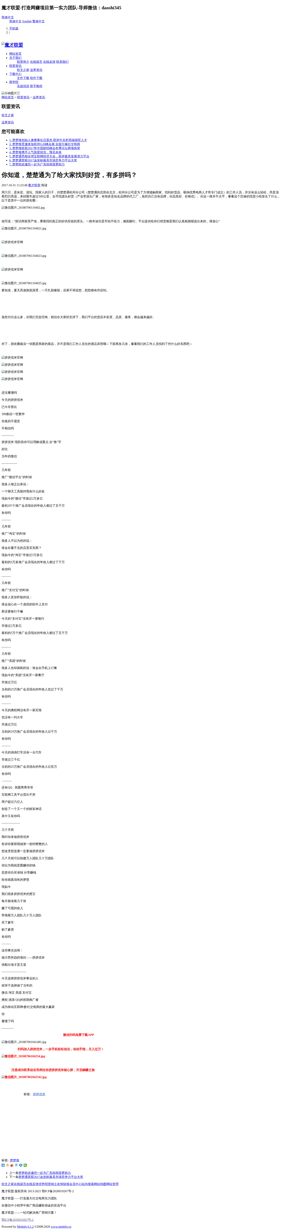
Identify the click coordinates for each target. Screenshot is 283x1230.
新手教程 (36, 86)
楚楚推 (14, 1160)
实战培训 (23, 86)
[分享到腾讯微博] (16, 1095)
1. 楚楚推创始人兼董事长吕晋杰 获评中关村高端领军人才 (48, 140)
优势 (42, 1184)
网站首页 (15, 53)
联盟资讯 (15, 65)
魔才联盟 (34, 185)
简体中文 (8, 17)
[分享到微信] (25, 1165)
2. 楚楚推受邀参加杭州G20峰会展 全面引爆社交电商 (44, 144)
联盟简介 (23, 61)
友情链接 (63, 1184)
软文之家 (23, 70)
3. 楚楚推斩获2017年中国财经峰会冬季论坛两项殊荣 (44, 148)
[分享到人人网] (21, 1095)
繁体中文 (38, 21)
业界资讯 (36, 70)
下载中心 (15, 74)
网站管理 (112, 1184)
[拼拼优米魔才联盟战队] (3, 1095)
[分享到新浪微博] (12, 1095)
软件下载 (36, 78)
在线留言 (36, 61)
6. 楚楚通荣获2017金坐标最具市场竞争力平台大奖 (43, 160)
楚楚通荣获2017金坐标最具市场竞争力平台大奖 (50, 1177)
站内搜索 (88, 1184)
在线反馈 (49, 61)
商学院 (13, 82)
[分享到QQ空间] (7, 1095)
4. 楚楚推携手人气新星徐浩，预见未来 (35, 152)
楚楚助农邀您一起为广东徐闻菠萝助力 (44, 1172)
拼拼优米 (39, 1094)
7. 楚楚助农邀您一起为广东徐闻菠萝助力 (37, 164)
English (27, 21)
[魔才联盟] (12, 44)
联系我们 (62, 61)
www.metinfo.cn (61, 1226)
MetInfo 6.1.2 (25, 1226)
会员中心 (75, 1184)
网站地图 (100, 1184)
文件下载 (23, 78)
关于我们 (15, 57)
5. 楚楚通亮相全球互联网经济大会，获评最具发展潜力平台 (49, 156)
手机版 (13, 28)
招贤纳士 (51, 1184)
